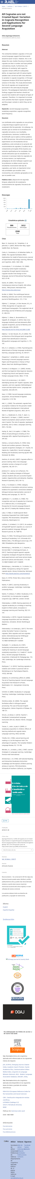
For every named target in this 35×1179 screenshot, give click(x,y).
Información (21, 1149)
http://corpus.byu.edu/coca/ (11, 290)
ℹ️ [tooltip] (25, 220)
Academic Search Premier (15, 1067)
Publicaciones (22, 1155)
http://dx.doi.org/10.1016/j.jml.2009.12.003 (16, 329)
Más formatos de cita (9, 850)
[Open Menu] (2, 2)
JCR (4, 1065)
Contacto (20, 1157)
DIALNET (20, 1077)
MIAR (4, 1107)
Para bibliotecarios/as (9, 1132)
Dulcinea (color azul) (18, 1111)
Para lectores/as (7, 1126)
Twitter (26, 1147)
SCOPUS (8, 1065)
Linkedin (27, 1149)
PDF (6, 821)
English (5, 907)
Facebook (27, 1145)
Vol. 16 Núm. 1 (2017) (21, 6)
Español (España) (8, 910)
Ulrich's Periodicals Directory (12, 1105)
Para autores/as (7, 1129)
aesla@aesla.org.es (17, 1178)
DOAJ (25, 1077)
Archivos (9, 6)
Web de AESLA (20, 1146)
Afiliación (21, 1151)
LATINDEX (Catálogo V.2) (11, 1102)
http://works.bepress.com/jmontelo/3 (17, 573)
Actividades (21, 1153)
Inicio (3, 6)
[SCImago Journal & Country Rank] (17, 959)
